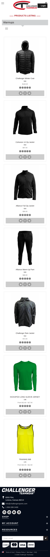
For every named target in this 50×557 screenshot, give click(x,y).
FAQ (35, 552)
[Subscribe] (45, 538)
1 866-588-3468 (12, 507)
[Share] (29, 93)
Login (43, 6)
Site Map (29, 552)
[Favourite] (25, 93)
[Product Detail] (21, 93)
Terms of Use (10, 552)
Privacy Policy (20, 552)
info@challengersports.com (16, 504)
